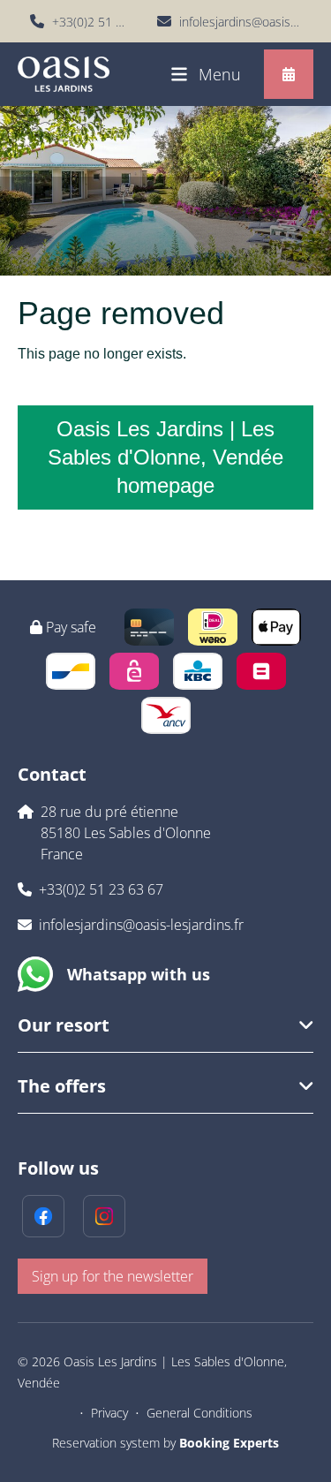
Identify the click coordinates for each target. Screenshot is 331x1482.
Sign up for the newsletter (112, 1276)
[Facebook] (43, 1216)
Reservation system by (165, 1442)
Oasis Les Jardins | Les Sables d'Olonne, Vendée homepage (165, 457)
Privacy (109, 1412)
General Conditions (199, 1412)
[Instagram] (104, 1216)
